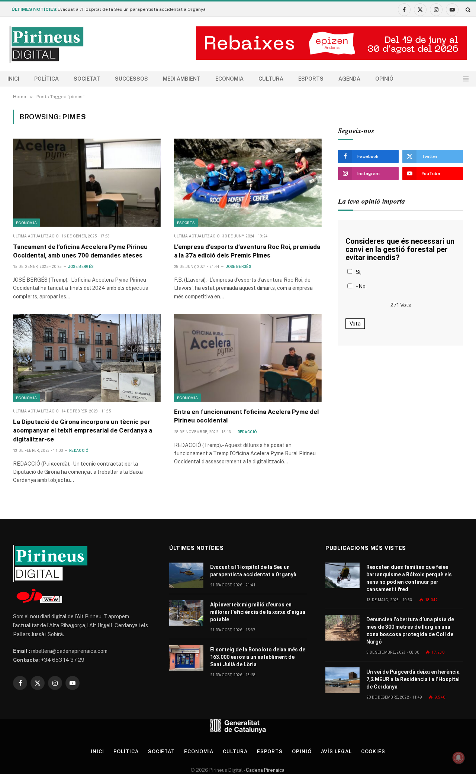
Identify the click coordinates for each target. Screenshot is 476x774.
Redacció (78, 450)
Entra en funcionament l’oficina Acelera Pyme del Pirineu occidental (246, 416)
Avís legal (336, 751)
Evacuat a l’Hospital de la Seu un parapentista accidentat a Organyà (132, 9)
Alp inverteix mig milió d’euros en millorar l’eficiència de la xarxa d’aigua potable (257, 612)
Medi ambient (181, 79)
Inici (13, 79)
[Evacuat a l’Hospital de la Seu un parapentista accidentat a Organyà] (186, 575)
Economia (229, 79)
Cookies (373, 751)
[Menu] (466, 79)
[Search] (467, 9)
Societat (87, 79)
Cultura (270, 79)
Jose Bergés (80, 267)
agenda (349, 79)
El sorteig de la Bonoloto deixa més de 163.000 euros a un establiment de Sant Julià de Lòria (257, 657)
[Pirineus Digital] (46, 44)
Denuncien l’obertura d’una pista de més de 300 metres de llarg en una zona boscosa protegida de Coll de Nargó (410, 630)
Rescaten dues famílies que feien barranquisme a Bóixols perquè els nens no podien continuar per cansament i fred (409, 578)
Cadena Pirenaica (264, 770)
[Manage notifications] (458, 758)
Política (46, 79)
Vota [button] (355, 324)
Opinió (384, 79)
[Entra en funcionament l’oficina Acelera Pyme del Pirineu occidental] (248, 358)
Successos (131, 79)
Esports (311, 79)
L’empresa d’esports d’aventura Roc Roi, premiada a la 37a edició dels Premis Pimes (247, 251)
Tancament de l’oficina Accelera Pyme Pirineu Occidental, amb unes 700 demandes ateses (80, 251)
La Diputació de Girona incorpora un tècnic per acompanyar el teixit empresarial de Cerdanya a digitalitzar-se (82, 430)
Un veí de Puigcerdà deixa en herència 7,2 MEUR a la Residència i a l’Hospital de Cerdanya (413, 679)
